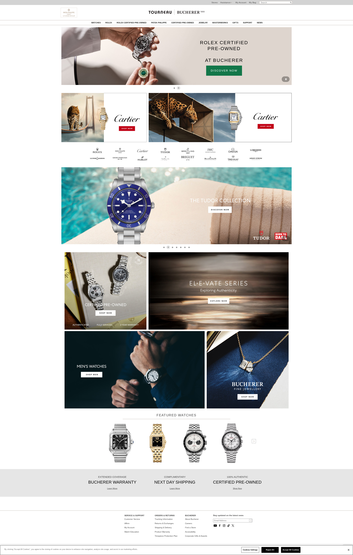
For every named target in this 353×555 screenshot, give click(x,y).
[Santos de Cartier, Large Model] (121, 463)
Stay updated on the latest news (228, 515)
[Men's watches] (135, 408)
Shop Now (237, 488)
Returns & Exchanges (164, 523)
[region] (176, 550)
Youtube (215, 525)
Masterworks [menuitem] (220, 23)
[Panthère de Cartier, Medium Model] (158, 463)
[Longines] (255, 153)
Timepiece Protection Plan (166, 536)
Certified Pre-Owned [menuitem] (182, 23)
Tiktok (228, 525)
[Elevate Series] (219, 329)
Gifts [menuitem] (235, 23)
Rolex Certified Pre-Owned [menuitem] (132, 23)
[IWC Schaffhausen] (210, 153)
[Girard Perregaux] (120, 161)
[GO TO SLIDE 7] (189, 247)
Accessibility (190, 532)
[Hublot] (142, 161)
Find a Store (190, 527)
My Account (241, 2)
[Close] (349, 550)
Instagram (224, 525)
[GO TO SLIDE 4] (176, 247)
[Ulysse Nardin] (97, 161)
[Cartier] (104, 141)
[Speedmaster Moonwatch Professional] (232, 463)
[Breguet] (187, 161)
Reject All (270, 550)
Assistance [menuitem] (225, 2)
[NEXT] (254, 441)
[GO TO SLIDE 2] (178, 88)
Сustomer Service (132, 519)
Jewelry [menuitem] (203, 23)
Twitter (233, 525)
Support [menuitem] (248, 23)
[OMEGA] (233, 153)
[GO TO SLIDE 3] (172, 247)
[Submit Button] (250, 520)
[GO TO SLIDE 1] (174, 88)
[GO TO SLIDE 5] (180, 247)
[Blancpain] (210, 161)
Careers (188, 523)
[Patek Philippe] (69, 17)
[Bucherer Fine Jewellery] (248, 408)
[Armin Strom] (255, 161)
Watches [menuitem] (96, 23)
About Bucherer (192, 519)
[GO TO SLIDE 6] (185, 247)
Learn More (112, 488)
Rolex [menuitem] (109, 23)
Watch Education (131, 532)
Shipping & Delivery (163, 527)
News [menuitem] (260, 23)
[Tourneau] (176, 11)
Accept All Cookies (291, 550)
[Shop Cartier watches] (176, 168)
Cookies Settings (250, 550)
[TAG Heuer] (233, 161)
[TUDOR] (165, 153)
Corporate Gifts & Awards (196, 536)
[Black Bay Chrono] (195, 463)
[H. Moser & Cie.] (165, 161)
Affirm (126, 523)
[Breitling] (187, 153)
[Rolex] (97, 153)
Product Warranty (162, 532)
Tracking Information (164, 519)
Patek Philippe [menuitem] (159, 23)
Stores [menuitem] (215, 2)
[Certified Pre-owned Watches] (105, 329)
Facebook (219, 525)
